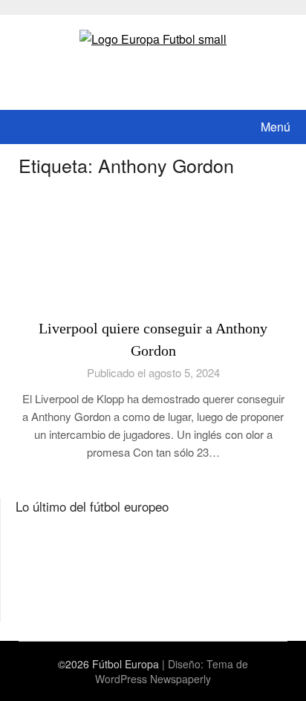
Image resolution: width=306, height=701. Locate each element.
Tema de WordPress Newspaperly (171, 671)
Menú (275, 126)
